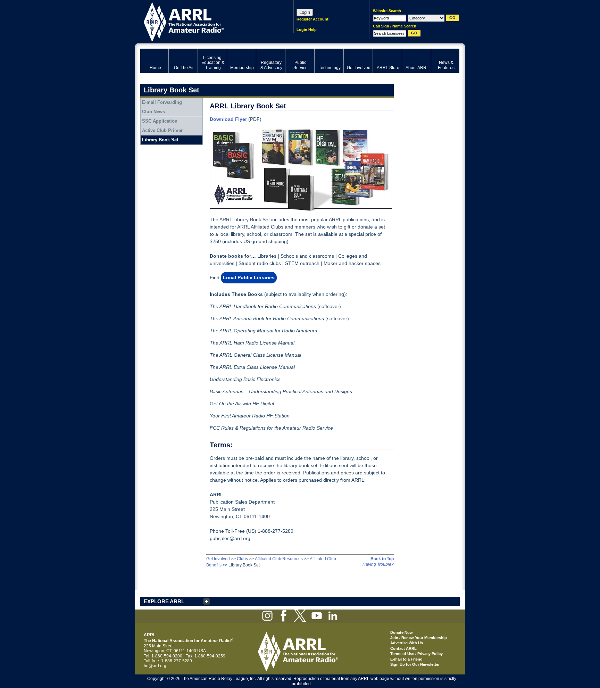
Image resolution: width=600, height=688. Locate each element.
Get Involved (218, 558)
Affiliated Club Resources (279, 558)
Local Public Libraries (249, 277)
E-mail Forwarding (162, 102)
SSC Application (159, 121)
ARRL (208, 21)
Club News (153, 111)
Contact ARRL (403, 648)
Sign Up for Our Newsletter (415, 664)
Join (394, 638)
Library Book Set (160, 139)
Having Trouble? (378, 564)
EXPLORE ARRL (164, 601)
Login (304, 12)
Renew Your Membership (424, 638)
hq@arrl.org (155, 665)
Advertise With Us (406, 643)
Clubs (242, 558)
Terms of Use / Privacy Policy (416, 654)
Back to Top (382, 558)
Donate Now (401, 632)
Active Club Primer (162, 130)
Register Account (312, 19)
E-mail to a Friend (406, 659)
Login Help (307, 29)
